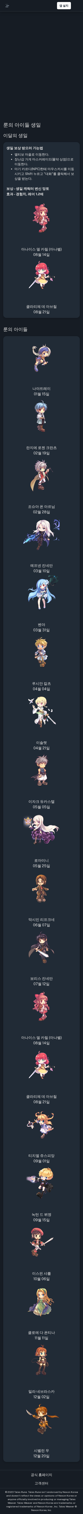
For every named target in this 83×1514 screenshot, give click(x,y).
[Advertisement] (41, 72)
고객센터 (41, 1483)
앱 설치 (63, 5)
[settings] (76, 6)
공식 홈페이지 (41, 1475)
